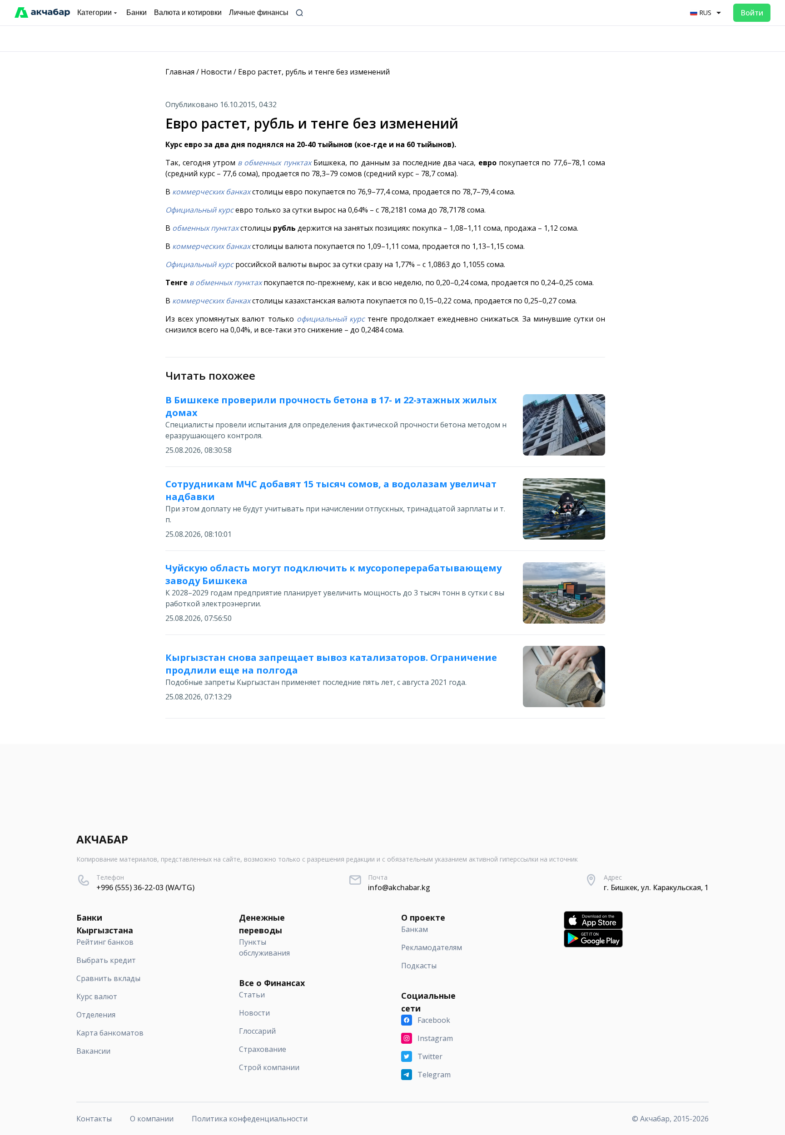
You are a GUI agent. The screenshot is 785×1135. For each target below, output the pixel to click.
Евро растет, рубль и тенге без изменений (314, 72)
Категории (94, 12)
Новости (216, 72)
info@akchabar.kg (399, 887)
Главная (179, 72)
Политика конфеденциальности (250, 1119)
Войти (751, 13)
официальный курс (331, 319)
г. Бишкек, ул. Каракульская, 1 (656, 887)
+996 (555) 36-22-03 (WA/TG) (145, 887)
